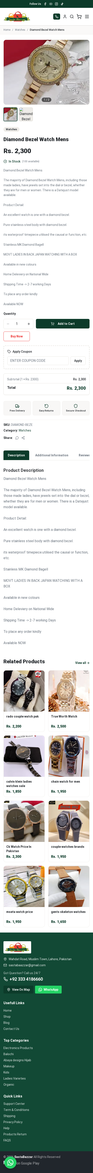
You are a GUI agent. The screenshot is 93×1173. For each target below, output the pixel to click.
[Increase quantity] (28, 324)
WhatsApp (51, 989)
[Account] (65, 16)
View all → (82, 663)
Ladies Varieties (14, 1078)
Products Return (15, 1134)
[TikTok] (62, 3)
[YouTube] (50, 3)
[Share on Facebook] (23, 438)
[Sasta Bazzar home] (17, 16)
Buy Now (17, 336)
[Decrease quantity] (8, 324)
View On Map (21, 989)
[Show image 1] (10, 114)
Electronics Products (18, 1048)
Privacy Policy (12, 1122)
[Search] (72, 16)
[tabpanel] (46, 554)
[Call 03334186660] (56, 17)
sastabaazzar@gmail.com (27, 965)
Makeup (8, 1066)
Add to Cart (66, 323)
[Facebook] (45, 3)
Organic (8, 1084)
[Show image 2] (26, 114)
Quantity (9, 313)
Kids (6, 1072)
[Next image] (84, 72)
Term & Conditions (16, 1110)
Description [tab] (16, 455)
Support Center (14, 1103)
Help (6, 1128)
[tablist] (46, 455)
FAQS (7, 1140)
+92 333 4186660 (26, 979)
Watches (20, 29)
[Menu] (87, 16)
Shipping (9, 1116)
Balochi (8, 1054)
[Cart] (79, 16)
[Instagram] (56, 3)
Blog (6, 1022)
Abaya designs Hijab (17, 1060)
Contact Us (11, 1029)
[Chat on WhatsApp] (10, 1162)
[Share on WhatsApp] (17, 438)
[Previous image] (9, 72)
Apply (78, 360)
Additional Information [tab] (51, 455)
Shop (7, 1016)
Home (6, 29)
